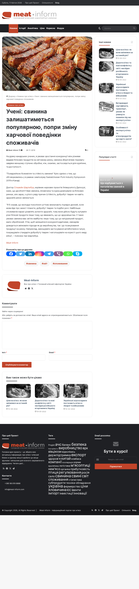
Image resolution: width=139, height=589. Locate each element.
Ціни (42, 28)
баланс (66, 444)
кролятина (53, 466)
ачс (58, 444)
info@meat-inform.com (14, 489)
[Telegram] (49, 253)
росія (85, 472)
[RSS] (3, 468)
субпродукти (57, 482)
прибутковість (80, 469)
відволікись (68, 451)
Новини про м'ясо (25, 96)
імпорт (53, 493)
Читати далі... (18, 463)
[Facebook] (11, 253)
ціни (84, 486)
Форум (60, 28)
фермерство (72, 486)
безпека (79, 444)
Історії (22, 28)
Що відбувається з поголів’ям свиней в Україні (112, 186)
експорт (78, 454)
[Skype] (77, 253)
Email (52, 352)
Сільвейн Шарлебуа (24, 187)
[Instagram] (39, 253)
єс (69, 489)
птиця (53, 472)
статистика (75, 479)
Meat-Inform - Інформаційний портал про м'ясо (60, 510)
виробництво (70, 448)
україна (55, 486)
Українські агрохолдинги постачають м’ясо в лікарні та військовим (75, 403)
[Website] (25, 288)
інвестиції (66, 493)
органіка (65, 469)
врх (85, 448)
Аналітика (33, 28)
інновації (80, 493)
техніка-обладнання (78, 482)
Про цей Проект (32, 3)
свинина (32, 263)
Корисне (50, 28)
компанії (55, 462)
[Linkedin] (30, 253)
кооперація (67, 462)
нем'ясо (54, 469)
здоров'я (54, 458)
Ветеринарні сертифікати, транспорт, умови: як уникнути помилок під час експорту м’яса (123, 111)
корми (77, 462)
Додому (11, 96)
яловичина (57, 490)
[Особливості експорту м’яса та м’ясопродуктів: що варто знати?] (106, 131)
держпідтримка (59, 455)
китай (66, 458)
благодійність (53, 449)
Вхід (57, 3)
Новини (13, 28)
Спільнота (46, 3)
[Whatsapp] (68, 253)
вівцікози (54, 451)
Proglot (51, 445)
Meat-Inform (13, 150)
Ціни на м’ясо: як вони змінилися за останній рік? (16, 403)
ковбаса (76, 458)
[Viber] (58, 253)
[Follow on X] (20, 150)
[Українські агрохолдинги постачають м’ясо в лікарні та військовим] (76, 391)
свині (76, 476)
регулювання (70, 472)
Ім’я (4, 352)
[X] (32, 288)
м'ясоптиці (80, 465)
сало (51, 476)
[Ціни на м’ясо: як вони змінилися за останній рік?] (18, 391)
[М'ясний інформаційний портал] (29, 15)
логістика (64, 465)
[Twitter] (20, 253)
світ (45, 263)
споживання (60, 263)
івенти (76, 490)
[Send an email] (21, 150)
